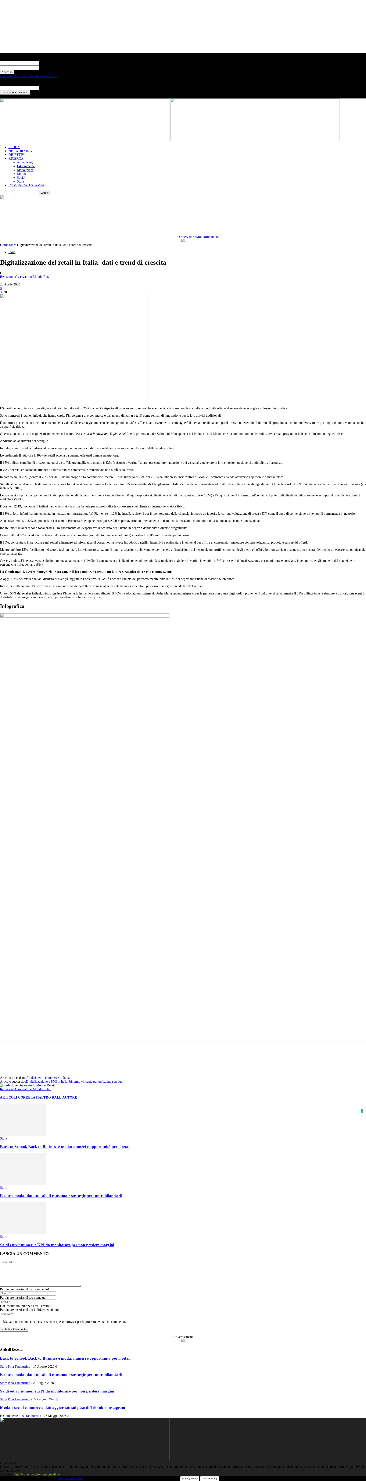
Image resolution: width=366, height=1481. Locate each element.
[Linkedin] (53, 1058)
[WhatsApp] (37, 1058)
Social (21, 177)
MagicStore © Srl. (70, 1478)
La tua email (47, 88)
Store (20, 181)
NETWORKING (20, 151)
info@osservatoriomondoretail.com (38, 1474)
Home (4, 245)
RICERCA (16, 158)
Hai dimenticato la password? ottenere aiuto (29, 76)
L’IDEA (14, 147)
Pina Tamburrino (19, 1366)
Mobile (21, 174)
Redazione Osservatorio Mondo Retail (25, 276)
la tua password (49, 67)
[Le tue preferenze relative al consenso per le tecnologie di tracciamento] (362, 1111)
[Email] (68, 1058)
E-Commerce (26, 166)
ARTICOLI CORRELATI (19, 1097)
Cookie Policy (209, 1478)
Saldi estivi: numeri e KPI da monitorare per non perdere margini (57, 1245)
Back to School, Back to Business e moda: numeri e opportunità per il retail (65, 1146)
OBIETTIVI (16, 154)
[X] (22, 1058)
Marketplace (25, 170)
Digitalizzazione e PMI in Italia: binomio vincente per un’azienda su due (74, 1081)
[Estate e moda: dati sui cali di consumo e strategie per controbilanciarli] (23, 1184)
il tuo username (49, 63)
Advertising (25, 162)
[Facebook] (7, 1058)
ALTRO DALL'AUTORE (58, 1097)
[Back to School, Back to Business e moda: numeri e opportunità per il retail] (23, 1134)
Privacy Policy (190, 1478)
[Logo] (85, 140)
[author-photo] (27, 1085)
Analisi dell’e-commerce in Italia (48, 1077)
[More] (83, 1057)
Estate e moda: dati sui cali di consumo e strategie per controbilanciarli (61, 1195)
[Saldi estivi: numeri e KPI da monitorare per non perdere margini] (23, 1233)
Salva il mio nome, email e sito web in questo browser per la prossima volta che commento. (65, 1322)
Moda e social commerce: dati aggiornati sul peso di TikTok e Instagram (62, 1407)
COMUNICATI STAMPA (26, 185)
